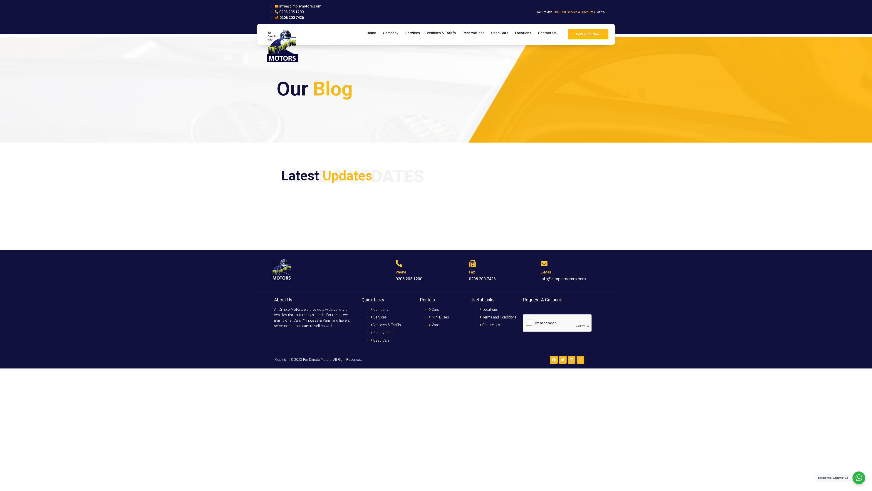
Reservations (473, 33)
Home (371, 33)
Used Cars (499, 33)
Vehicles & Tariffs (441, 33)
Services (412, 33)
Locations (523, 33)
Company (391, 33)
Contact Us (547, 33)
